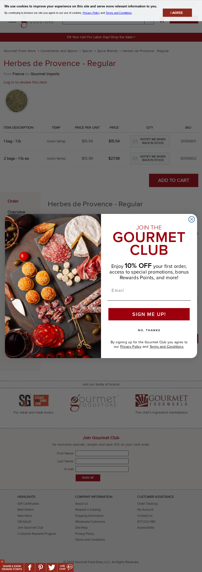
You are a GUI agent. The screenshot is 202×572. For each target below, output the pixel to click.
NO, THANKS (149, 330)
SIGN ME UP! (149, 314)
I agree (176, 13)
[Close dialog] (192, 219)
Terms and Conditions (167, 346)
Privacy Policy (131, 346)
